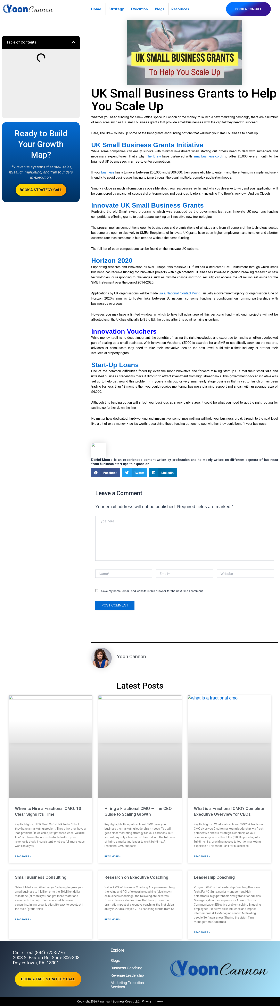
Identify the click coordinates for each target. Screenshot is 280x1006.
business (107, 172)
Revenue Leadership (127, 975)
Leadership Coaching (214, 877)
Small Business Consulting (40, 877)
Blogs (159, 9)
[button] (73, 42)
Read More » (23, 856)
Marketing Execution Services (127, 985)
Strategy (116, 9)
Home (96, 9)
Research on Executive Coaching (136, 877)
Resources (180, 9)
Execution (139, 9)
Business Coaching (126, 968)
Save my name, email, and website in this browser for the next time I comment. (152, 591)
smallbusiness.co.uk (208, 156)
